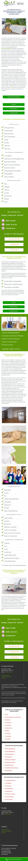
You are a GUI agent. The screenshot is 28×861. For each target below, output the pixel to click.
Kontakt (3, 678)
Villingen (7, 730)
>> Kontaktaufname (14, 244)
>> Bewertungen (14, 249)
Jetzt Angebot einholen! (14, 96)
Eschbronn (7, 719)
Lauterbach (8, 739)
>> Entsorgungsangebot (14, 238)
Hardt (6, 714)
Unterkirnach (8, 725)
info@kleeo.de (8, 672)
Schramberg (8, 736)
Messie (12, 85)
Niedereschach (8, 728)
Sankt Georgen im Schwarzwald (13, 717)
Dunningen (7, 733)
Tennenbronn (8, 722)
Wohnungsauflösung (6, 48)
